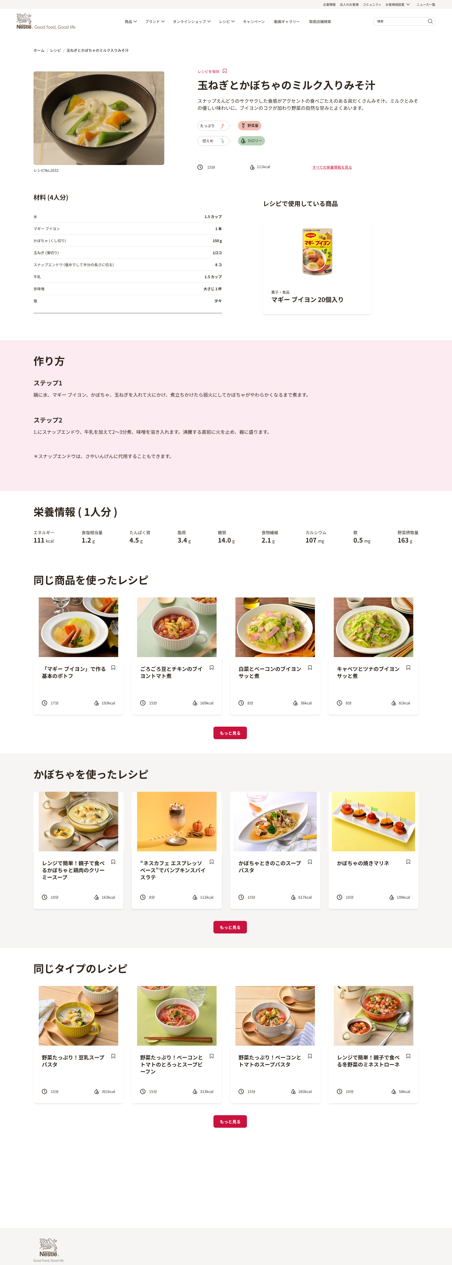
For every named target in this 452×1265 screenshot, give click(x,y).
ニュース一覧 (426, 4)
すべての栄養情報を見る (332, 167)
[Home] (47, 21)
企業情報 (329, 4)
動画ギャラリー (287, 21)
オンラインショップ (189, 21)
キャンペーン (254, 21)
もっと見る (230, 733)
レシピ (224, 21)
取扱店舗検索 (320, 21)
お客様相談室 (395, 4)
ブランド (152, 21)
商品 (128, 21)
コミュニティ (372, 4)
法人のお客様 (349, 4)
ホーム (38, 50)
